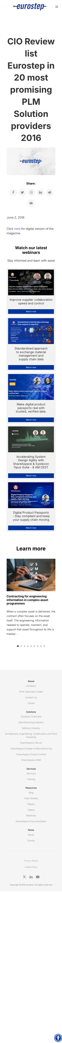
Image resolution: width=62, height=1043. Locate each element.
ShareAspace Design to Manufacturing (31, 748)
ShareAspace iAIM (31, 760)
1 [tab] (18, 646)
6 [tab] (34, 646)
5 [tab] (31, 646)
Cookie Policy (31, 867)
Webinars (31, 815)
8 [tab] (41, 646)
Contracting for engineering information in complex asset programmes (27, 600)
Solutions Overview (31, 716)
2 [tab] (21, 646)
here (17, 228)
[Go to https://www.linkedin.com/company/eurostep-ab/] (31, 877)
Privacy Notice (31, 860)
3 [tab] (24, 646)
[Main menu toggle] (57, 7)
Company (31, 685)
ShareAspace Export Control (31, 754)
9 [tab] (44, 646)
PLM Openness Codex (31, 691)
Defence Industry (31, 728)
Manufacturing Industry (31, 722)
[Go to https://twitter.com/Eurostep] (24, 877)
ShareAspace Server (31, 742)
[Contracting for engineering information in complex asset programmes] (31, 574)
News (31, 834)
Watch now (31, 311)
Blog (31, 792)
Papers (31, 804)
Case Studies (31, 798)
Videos (31, 809)
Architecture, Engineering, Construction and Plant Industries (31, 735)
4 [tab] (27, 646)
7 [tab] (37, 646)
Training (31, 779)
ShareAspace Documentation (31, 821)
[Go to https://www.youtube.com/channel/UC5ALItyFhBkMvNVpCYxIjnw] (37, 877)
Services (31, 773)
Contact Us (31, 697)
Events (31, 840)
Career (31, 703)
